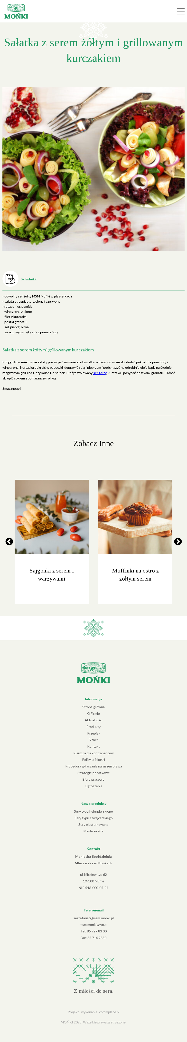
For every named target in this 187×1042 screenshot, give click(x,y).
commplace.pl (109, 1012)
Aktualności (94, 720)
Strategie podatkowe (93, 773)
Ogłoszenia (93, 786)
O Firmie (93, 713)
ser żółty (99, 373)
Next (177, 541)
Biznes (94, 740)
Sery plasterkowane (93, 824)
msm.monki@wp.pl (93, 924)
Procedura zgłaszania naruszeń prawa (93, 766)
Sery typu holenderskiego (93, 811)
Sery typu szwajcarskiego (94, 818)
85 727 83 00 (97, 931)
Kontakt (93, 746)
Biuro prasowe (93, 779)
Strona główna (93, 707)
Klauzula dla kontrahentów (93, 753)
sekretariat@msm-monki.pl (93, 918)
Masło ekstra (93, 831)
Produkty (93, 727)
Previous (9, 541)
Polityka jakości (93, 759)
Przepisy (93, 733)
